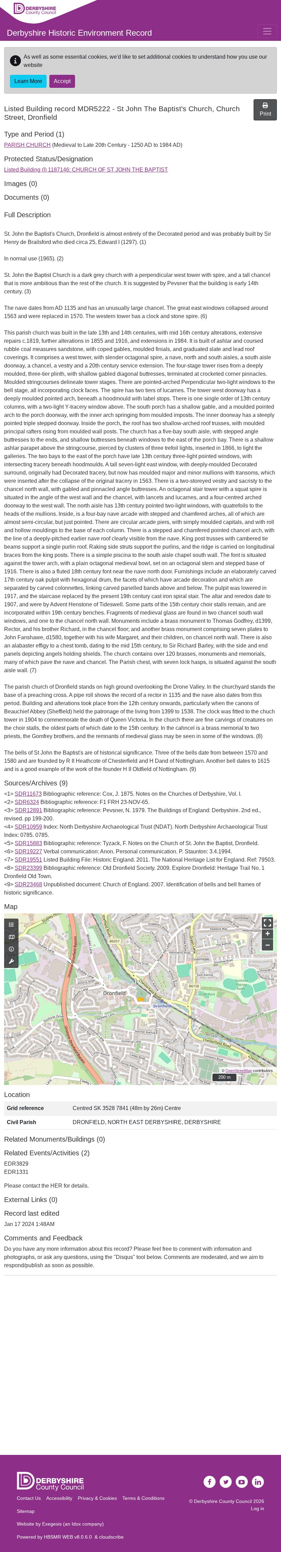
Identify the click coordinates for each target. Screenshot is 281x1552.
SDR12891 (28, 810)
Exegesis (52, 1524)
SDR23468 (28, 884)
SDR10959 (28, 827)
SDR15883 (28, 843)
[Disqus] (140, 1366)
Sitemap (26, 1511)
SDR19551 (28, 860)
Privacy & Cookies (97, 1498)
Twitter (226, 1482)
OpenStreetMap (238, 1071)
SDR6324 (27, 802)
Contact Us (29, 1498)
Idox (76, 1524)
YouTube (242, 1482)
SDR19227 (28, 851)
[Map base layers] (11, 937)
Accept (62, 81)
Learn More (28, 81)
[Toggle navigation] (267, 31)
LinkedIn (258, 1482)
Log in (257, 1508)
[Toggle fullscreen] (267, 923)
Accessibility (59, 1498)
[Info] (11, 949)
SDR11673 (28, 794)
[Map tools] (11, 962)
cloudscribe (111, 1537)
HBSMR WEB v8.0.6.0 (69, 1537)
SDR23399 (28, 868)
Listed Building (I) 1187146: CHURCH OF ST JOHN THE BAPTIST (86, 170)
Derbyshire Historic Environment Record (79, 32)
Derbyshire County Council (223, 1501)
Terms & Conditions (143, 1498)
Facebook (210, 1482)
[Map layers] (11, 925)
